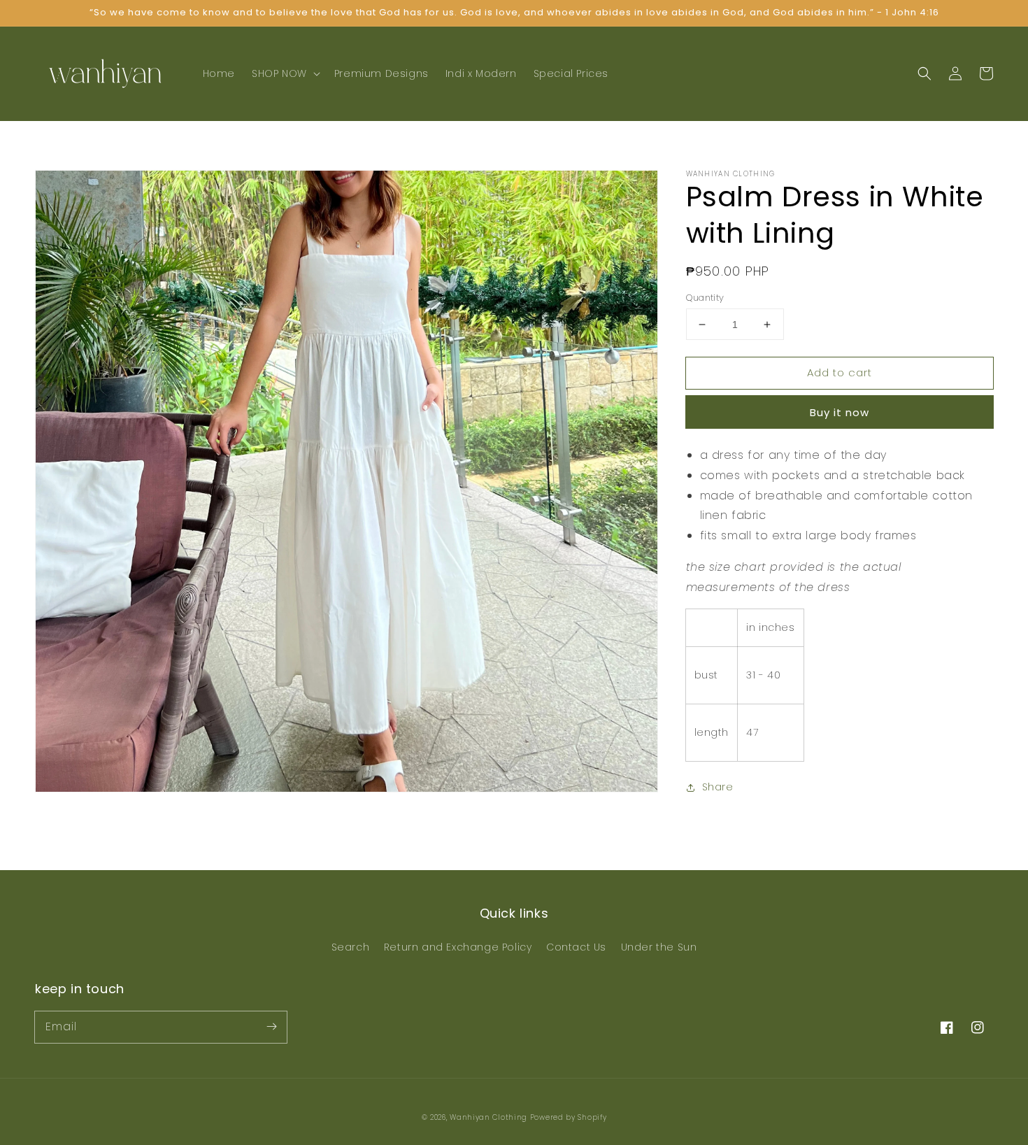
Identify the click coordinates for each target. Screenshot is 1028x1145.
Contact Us (576, 947)
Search (350, 947)
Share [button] (718, 788)
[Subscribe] (271, 1026)
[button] (284, 73)
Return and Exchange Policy (458, 947)
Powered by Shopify (568, 1117)
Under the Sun (659, 947)
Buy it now (839, 412)
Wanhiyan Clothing (490, 1117)
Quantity (705, 297)
